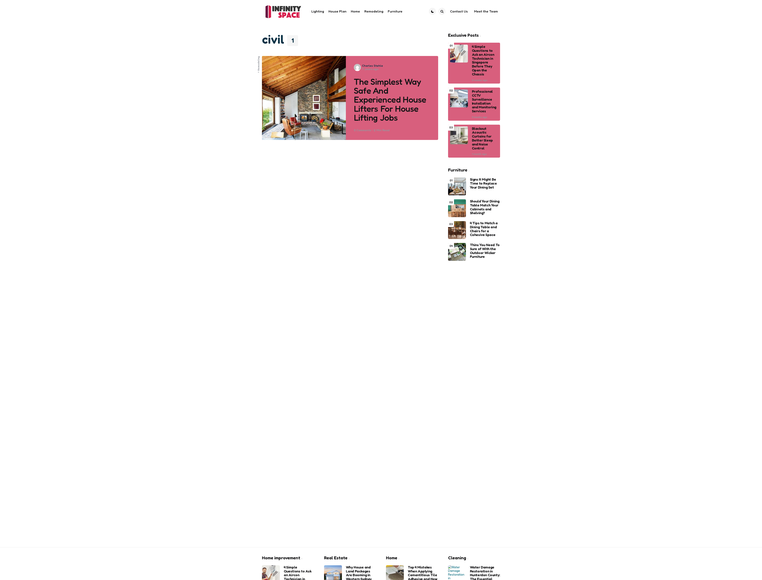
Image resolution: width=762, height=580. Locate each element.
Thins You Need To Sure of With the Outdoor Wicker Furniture (485, 251)
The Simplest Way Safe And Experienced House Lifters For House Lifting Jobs (390, 99)
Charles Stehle (372, 65)
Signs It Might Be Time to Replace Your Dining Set (483, 183)
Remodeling (258, 63)
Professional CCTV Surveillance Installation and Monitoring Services (484, 101)
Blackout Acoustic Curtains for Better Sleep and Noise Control (482, 138)
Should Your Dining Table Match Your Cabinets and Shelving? (484, 207)
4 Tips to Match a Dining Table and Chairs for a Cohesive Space (484, 229)
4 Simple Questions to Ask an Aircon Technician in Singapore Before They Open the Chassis (483, 60)
